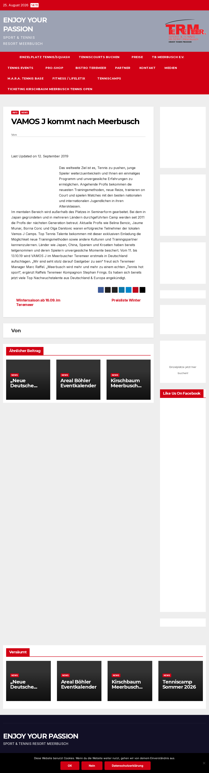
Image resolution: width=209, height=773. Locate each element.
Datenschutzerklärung (127, 765)
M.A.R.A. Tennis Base (25, 78)
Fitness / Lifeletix (69, 78)
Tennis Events (21, 68)
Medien (171, 68)
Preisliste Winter (126, 300)
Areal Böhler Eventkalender (78, 383)
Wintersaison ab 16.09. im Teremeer (38, 302)
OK (70, 765)
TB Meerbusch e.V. (168, 57)
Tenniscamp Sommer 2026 (179, 684)
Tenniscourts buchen (99, 57)
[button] (195, 73)
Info (15, 112)
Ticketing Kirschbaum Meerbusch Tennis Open (50, 89)
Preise (137, 57)
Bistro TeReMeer (91, 68)
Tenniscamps (109, 78)
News (24, 112)
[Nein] (204, 763)
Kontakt (147, 68)
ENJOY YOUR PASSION (40, 736)
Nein (92, 765)
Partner (122, 68)
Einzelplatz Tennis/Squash (45, 57)
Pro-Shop (55, 68)
